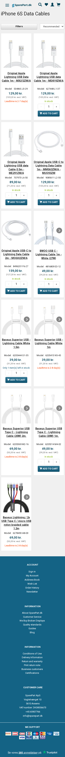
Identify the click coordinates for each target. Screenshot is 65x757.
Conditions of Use (32, 653)
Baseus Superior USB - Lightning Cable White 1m (48, 343)
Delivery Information (32, 657)
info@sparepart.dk (33, 715)
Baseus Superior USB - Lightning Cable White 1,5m (16, 343)
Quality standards (32, 624)
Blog (32, 632)
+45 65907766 (33, 711)
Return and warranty (32, 661)
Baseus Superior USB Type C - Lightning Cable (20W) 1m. (48, 432)
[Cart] (58, 4)
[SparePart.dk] (24, 5)
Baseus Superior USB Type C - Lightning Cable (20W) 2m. (16, 432)
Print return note (32, 665)
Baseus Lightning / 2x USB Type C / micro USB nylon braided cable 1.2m (16, 523)
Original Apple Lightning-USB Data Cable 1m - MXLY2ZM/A (16, 77)
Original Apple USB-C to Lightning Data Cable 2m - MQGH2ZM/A (16, 254)
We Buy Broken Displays (32, 620)
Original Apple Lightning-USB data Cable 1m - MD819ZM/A (48, 77)
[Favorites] (46, 4)
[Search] (40, 4)
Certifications (32, 673)
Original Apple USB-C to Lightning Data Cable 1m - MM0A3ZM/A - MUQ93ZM (49, 167)
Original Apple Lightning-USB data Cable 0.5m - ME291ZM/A (16, 167)
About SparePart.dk (32, 612)
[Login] (52, 4)
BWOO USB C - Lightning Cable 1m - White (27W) (49, 254)
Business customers (32, 669)
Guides (32, 628)
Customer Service (32, 616)
